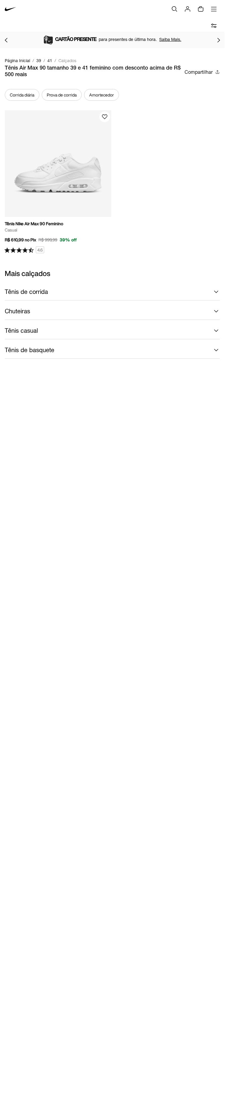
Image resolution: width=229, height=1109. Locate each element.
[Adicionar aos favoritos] (104, 116)
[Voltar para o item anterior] (6, 40)
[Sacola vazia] (201, 9)
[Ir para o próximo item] (219, 40)
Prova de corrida (62, 95)
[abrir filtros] (214, 26)
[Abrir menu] (214, 9)
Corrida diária (22, 95)
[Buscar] (174, 9)
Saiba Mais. (189, 39)
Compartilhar (199, 72)
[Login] (188, 9)
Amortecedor (101, 95)
